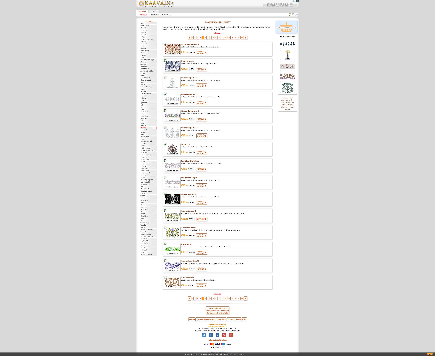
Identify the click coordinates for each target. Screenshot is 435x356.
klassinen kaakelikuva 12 (190, 261)
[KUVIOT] (145, 245)
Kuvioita (144, 41)
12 (222, 37)
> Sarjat (142, 53)
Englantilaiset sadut (148, 150)
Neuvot (165, 15)
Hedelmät (143, 96)
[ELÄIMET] (145, 239)
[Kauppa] (268, 6)
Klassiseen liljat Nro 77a (189, 94)
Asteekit (143, 73)
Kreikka (142, 132)
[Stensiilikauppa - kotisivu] (156, 6)
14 (229, 37)
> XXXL (142, 57)
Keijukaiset (143, 118)
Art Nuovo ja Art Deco (147, 71)
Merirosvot (145, 164)
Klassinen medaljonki (188, 194)
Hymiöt (142, 100)
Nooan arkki (146, 173)
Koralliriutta (144, 130)
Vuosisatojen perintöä (147, 230)
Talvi (141, 220)
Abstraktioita (144, 62)
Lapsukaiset (146, 159)
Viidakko (143, 225)
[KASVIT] (145, 243)
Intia (141, 105)
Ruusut (142, 211)
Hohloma (143, 98)
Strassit (154, 11)
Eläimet (142, 85)
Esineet (142, 89)
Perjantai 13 (144, 200)
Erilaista (144, 30)
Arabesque (143, 66)
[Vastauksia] (273, 6)
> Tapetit (143, 55)
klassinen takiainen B (188, 211)
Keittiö (142, 121)
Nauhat (142, 193)
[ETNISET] (145, 241)
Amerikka (143, 64)
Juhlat (142, 109)
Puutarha (143, 207)
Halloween (145, 112)
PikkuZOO (145, 175)
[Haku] (286, 6)
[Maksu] (282, 6)
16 (235, 37)
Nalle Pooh (145, 171)
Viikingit (142, 227)
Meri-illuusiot (144, 189)
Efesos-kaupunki (145, 80)
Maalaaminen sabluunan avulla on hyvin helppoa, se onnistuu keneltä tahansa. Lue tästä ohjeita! (287, 103)
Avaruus (143, 75)
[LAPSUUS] (145, 248)
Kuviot (142, 139)
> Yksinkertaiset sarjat (147, 60)
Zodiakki (143, 232)
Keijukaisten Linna (147, 155)
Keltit (142, 123)
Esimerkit (155, 15)
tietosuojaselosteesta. (236, 354)
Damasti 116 (185, 144)
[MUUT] (144, 250)
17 (238, 37)
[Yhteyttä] (277, 6)
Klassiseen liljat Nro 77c (189, 78)
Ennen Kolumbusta (146, 87)
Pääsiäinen (145, 116)
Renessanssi (144, 209)
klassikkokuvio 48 (187, 278)
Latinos (142, 177)
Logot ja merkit (145, 182)
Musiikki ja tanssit (146, 191)
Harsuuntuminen (145, 94)
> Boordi (143, 28)
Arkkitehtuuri (144, 69)
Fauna (144, 35)
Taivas (142, 218)
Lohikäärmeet (144, 184)
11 (219, 37)
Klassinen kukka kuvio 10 (190, 111)
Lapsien (144, 44)
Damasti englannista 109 (190, 44)
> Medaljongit (144, 51)
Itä (141, 107)
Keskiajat (143, 125)
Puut (141, 205)
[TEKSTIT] (145, 252)
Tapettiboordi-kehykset (189, 178)
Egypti (142, 82)
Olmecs (142, 196)
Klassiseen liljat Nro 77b (189, 128)
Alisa (143, 146)
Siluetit (142, 214)
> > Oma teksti (144, 26)
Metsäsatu (145, 168)
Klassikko (143, 128)
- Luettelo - (143, 15)
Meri (143, 46)
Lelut (143, 162)
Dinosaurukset (145, 78)
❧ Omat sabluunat (146, 254)
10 (216, 37)
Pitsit (142, 202)
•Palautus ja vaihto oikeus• (217, 340)
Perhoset (143, 198)
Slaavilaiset (144, 216)
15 (232, 37)
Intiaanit (144, 152)
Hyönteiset (143, 103)
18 (242, 37)
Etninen (144, 32)
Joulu (143, 114)
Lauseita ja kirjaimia (146, 180)
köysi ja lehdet (186, 244)
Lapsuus (143, 143)
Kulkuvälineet (144, 137)
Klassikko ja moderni (148, 39)
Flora (143, 37)
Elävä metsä (146, 148)
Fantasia (143, 91)
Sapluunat (142, 11)
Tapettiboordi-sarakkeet (190, 161)
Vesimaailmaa (144, 223)
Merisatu (145, 166)
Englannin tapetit (187, 61)
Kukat (142, 134)
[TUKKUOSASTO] (145, 234)
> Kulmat (143, 48)
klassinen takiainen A (188, 228)
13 (226, 37)
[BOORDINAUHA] (147, 236)
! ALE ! (142, 23)
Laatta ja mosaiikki (146, 141)
